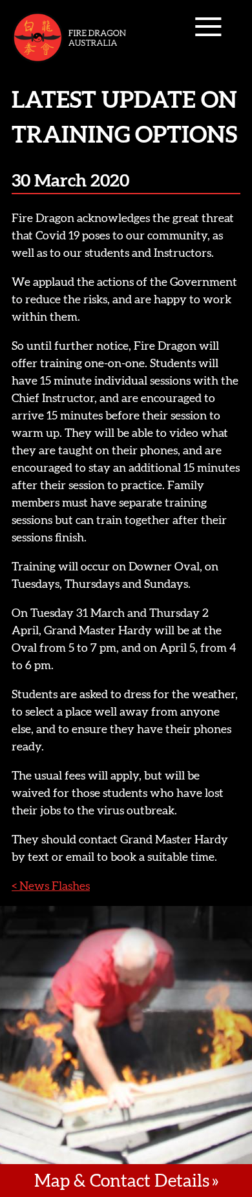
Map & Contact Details (121, 1180)
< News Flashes (51, 885)
